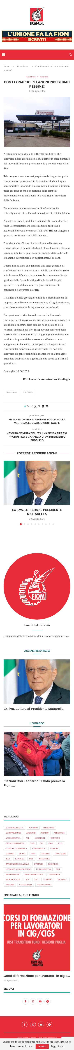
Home (6, 66)
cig (41, 843)
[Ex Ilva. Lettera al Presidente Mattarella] (37, 483)
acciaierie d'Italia (14, 828)
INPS (31, 859)
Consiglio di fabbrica (16, 848)
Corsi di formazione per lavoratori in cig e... (37, 976)
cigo (50, 843)
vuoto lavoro (44, 885)
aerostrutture (13, 833)
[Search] (70, 55)
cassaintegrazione (15, 843)
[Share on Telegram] (43, 406)
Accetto (42, 1046)
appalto (44, 833)
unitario (28, 392)
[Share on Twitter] (35, 406)
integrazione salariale (17, 864)
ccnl (32, 843)
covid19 (54, 848)
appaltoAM (59, 833)
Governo (45, 854)
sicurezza (63, 880)
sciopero (47, 880)
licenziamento (43, 869)
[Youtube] (41, 1024)
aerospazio (48, 828)
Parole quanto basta (50, 1038)
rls (27, 880)
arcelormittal (13, 838)
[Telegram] (49, 1024)
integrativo (44, 859)
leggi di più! (57, 1046)
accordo (33, 828)
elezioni (9, 854)
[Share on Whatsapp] (39, 406)
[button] (7, 493)
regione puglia (13, 880)
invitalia (38, 864)
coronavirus (38, 848)
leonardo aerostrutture (18, 869)
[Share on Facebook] (32, 406)
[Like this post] (28, 406)
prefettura (54, 874)
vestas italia (25, 885)
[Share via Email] (47, 406)
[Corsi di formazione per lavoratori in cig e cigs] (37, 937)
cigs (60, 843)
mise (58, 869)
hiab (8, 859)
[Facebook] (24, 1024)
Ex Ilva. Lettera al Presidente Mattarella (33, 709)
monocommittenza (34, 874)
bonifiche (55, 838)
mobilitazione (12, 874)
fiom (33, 854)
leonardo (11, 392)
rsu (36, 880)
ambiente (30, 833)
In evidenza (22, 66)
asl (27, 838)
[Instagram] (33, 1024)
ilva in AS (19, 859)
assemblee (40, 838)
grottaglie (60, 854)
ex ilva (22, 854)
